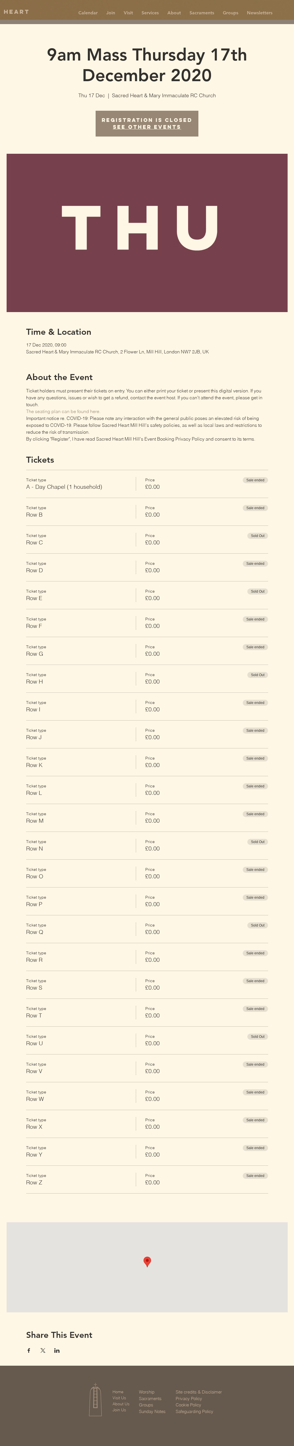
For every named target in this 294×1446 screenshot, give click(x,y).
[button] (110, 13)
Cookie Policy (188, 1405)
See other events (147, 127)
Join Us (119, 1409)
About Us (121, 1403)
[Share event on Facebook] (29, 1350)
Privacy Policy (189, 1398)
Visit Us (119, 1397)
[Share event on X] (43, 1350)
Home (118, 1391)
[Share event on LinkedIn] (57, 1350)
